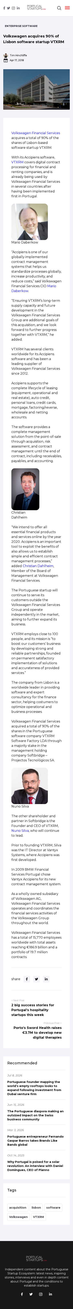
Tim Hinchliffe (18, 55)
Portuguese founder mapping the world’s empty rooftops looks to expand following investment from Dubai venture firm (34, 1088)
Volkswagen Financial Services (35, 133)
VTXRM (17, 162)
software (53, 1207)
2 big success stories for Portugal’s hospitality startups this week (32, 1010)
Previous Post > (53, 1022)
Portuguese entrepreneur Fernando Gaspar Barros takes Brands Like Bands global (35, 1140)
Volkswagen (18, 1217)
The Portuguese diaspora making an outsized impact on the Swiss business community (35, 1115)
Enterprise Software (21, 26)
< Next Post (18, 1000)
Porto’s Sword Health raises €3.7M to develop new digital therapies (38, 1032)
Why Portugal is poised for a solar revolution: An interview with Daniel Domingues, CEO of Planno (35, 1166)
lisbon (36, 1207)
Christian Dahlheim (38, 566)
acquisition (17, 1207)
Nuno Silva (20, 831)
